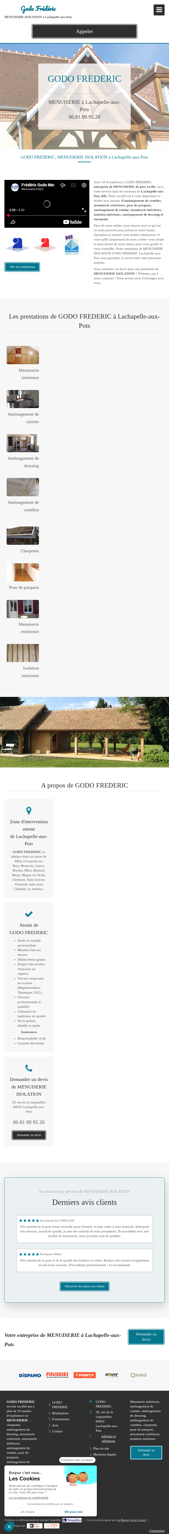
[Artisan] (18, 245)
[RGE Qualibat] (72, 245)
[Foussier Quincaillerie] (57, 1375)
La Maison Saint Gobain (131, 1520)
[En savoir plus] (23, 355)
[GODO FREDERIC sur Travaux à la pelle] (52, 1525)
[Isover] (112, 1375)
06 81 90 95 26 (29, 1122)
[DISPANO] (30, 1375)
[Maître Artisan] (45, 245)
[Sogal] (139, 1375)
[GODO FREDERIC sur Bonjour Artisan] (34, 1525)
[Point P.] (85, 1375)
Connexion (157, 1530)
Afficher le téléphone (108, 1439)
